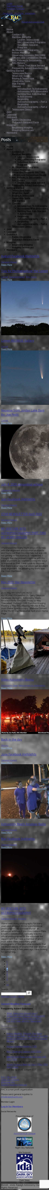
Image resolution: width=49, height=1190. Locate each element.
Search (4, 989)
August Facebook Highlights (20, 256)
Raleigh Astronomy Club (33, 22)
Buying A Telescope (23, 78)
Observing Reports (10, 490)
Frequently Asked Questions (28, 68)
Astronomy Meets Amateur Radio (23, 824)
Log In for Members (12, 1106)
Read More (6, 264)
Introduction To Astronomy (32, 88)
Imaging (11, 125)
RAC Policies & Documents (27, 60)
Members (12, 132)
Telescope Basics (22, 73)
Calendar (12, 114)
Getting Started (15, 70)
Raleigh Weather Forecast (14, 1085)
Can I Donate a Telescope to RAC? (24, 1018)
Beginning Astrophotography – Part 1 (32, 100)
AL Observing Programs (25, 50)
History (4, 745)
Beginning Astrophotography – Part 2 (32, 105)
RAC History (18, 63)
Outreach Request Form (25, 122)
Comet (4, 277)
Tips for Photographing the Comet (24, 271)
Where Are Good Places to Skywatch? (26, 1016)
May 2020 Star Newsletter (18, 582)
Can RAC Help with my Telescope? (24, 1021)
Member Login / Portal (12, 996)
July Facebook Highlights (18, 499)
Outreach (12, 117)
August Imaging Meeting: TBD (22, 1046)
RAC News (31, 277)
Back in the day (11, 739)
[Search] (29, 993)
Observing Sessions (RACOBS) (28, 55)
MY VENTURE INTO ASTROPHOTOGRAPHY (16, 910)
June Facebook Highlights (18, 754)
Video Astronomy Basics (17, 679)
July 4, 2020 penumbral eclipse (22, 484)
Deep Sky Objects (10, 1079)
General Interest (9, 262)
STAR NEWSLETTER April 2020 (21, 514)
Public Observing (21, 119)
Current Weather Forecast (15, 1004)
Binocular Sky (8, 1082)
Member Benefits (21, 37)
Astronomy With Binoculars (32, 91)
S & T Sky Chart (9, 1077)
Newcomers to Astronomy (31, 685)
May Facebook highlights (18, 839)
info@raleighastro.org (11, 1097)
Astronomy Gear (9, 685)
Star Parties (18, 83)
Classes (16, 86)
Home (10, 29)
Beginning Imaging (22, 127)
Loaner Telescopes (28, 39)
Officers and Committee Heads (29, 57)
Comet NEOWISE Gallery (17, 340)
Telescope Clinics (22, 109)
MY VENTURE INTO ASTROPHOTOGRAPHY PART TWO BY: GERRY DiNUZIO (23, 532)
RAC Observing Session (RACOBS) (24, 1051)
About (10, 32)
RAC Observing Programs (31, 42)
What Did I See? (20, 76)
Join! (9, 112)
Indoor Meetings (21, 52)
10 (8, 984)
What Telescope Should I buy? (22, 1013)
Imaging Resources (23, 130)
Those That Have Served (31, 65)
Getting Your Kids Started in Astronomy (31, 95)
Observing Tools (21, 81)
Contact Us (18, 34)
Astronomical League (24, 1133)
